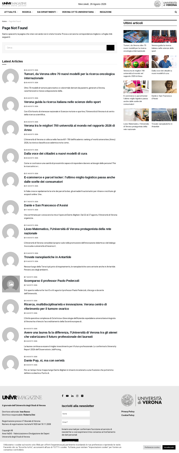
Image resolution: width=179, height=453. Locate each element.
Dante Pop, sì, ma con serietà (44, 360)
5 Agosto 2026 (31, 301)
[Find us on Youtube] (67, 396)
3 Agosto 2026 (31, 357)
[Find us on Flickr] (82, 396)
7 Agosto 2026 (31, 277)
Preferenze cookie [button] (152, 447)
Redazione (106, 12)
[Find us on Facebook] (62, 396)
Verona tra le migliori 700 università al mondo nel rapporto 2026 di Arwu (134, 73)
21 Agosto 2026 (31, 173)
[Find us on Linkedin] (72, 396)
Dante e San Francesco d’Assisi (46, 205)
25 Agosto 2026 (31, 98)
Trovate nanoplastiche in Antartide (47, 257)
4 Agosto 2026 (31, 329)
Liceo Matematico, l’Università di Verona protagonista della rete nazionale (136, 126)
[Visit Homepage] (14, 4)
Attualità (10, 12)
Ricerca (26, 12)
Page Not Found (15, 21)
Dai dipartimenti (46, 12)
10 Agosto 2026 (31, 253)
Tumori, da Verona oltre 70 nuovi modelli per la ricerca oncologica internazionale (134, 48)
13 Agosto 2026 (31, 225)
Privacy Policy (127, 411)
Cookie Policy (127, 415)
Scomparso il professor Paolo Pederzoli (51, 280)
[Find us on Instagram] (77, 396)
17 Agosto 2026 (31, 202)
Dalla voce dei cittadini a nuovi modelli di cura (55, 153)
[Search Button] (176, 12)
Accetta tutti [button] (169, 447)
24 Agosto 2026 (31, 150)
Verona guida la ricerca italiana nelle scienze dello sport (62, 102)
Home (4, 21)
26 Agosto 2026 (31, 70)
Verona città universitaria (78, 12)
